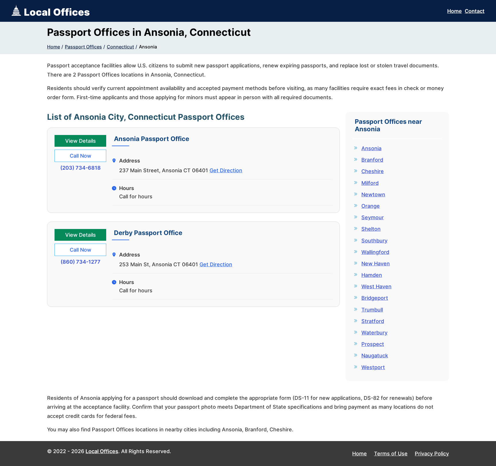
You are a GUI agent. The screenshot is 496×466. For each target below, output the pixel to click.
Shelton (371, 229)
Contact (475, 11)
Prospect (372, 344)
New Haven (375, 264)
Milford (370, 183)
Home (454, 11)
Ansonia (148, 47)
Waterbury (374, 333)
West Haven (376, 286)
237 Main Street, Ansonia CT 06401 (163, 170)
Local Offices (102, 451)
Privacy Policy (432, 454)
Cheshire (372, 171)
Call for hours (135, 196)
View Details (80, 141)
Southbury (374, 241)
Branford (372, 160)
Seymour (372, 217)
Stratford (372, 321)
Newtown (373, 194)
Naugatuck (374, 356)
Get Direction (226, 170)
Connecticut (120, 47)
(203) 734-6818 (80, 168)
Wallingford (375, 252)
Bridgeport (374, 298)
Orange (370, 206)
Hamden (371, 275)
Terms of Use (391, 454)
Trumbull (372, 310)
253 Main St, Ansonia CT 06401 (158, 264)
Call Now (80, 156)
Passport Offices (83, 47)
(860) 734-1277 (80, 262)
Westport (373, 367)
